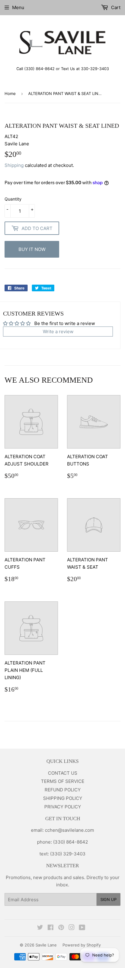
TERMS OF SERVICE (62, 781)
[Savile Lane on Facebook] (50, 928)
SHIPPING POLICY (62, 798)
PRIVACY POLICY (62, 807)
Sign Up (108, 899)
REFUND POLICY (63, 790)
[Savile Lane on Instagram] (72, 928)
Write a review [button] (58, 331)
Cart (115, 7)
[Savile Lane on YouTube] (82, 928)
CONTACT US (62, 773)
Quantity (13, 198)
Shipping (14, 165)
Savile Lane (46, 945)
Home (10, 93)
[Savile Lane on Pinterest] (61, 928)
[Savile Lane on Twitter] (40, 928)
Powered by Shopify (81, 945)
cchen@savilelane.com (69, 830)
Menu (18, 7)
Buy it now (32, 249)
